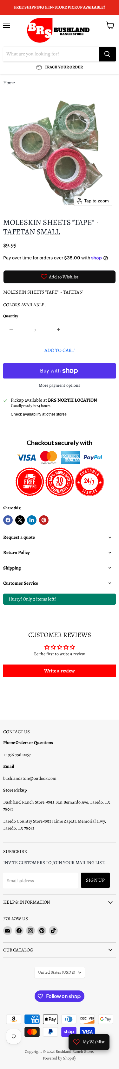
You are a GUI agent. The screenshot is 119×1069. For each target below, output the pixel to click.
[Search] (107, 54)
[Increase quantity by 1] (59, 330)
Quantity (10, 316)
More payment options (59, 385)
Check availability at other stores (39, 414)
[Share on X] (20, 520)
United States (56, 972)
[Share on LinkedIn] (31, 520)
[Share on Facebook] (8, 520)
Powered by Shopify (59, 1058)
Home (9, 83)
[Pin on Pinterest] (44, 520)
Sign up (95, 880)
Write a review (59, 670)
